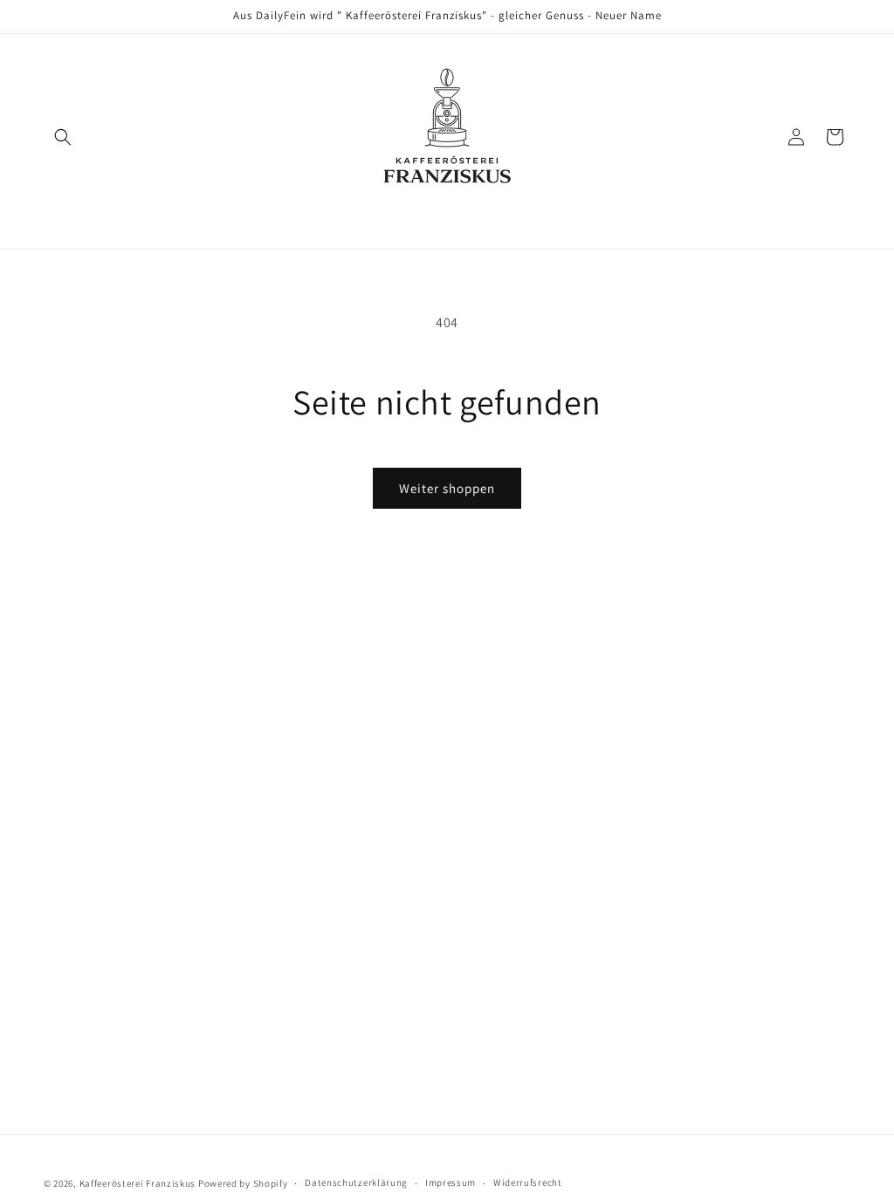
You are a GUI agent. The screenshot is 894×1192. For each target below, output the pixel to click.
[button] (63, 137)
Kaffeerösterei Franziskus (137, 1183)
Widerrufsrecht (527, 1182)
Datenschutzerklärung (356, 1182)
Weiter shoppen (447, 488)
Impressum (450, 1182)
